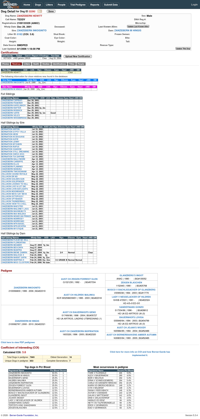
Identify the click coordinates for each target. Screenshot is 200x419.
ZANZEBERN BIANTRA (11, 250)
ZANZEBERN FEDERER (12, 103)
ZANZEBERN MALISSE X (12, 255)
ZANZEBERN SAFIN (10, 113)
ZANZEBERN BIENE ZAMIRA (14, 252)
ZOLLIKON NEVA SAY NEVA (14, 194)
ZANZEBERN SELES (10, 115)
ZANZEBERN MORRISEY (12, 219)
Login (194, 4)
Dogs (38, 4)
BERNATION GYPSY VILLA (13, 132)
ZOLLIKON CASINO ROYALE (14, 174)
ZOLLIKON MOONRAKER (12, 191)
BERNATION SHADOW (11, 149)
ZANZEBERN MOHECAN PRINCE (16, 216)
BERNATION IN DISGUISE (13, 137)
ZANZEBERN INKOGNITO (32, 30)
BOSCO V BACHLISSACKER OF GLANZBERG (131, 289)
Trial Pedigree (78, 4)
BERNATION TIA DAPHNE (12, 157)
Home (27, 4)
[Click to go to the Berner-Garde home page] (11, 4)
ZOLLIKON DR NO (9, 176)
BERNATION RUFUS (10, 147)
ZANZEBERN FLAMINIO (12, 166)
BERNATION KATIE (9, 139)
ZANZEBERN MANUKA (11, 169)
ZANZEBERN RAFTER (11, 108)
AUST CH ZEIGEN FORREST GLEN (79, 279)
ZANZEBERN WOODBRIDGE (14, 118)
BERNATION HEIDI (9, 134)
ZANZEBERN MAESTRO (12, 206)
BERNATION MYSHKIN (11, 144)
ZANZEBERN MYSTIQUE (12, 229)
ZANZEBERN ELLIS (10, 164)
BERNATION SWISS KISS (12, 154)
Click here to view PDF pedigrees (18, 342)
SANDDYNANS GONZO (131, 307)
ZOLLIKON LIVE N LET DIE (13, 186)
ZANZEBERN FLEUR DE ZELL (14, 240)
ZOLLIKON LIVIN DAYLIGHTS (14, 189)
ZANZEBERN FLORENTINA (13, 243)
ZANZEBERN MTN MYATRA (13, 226)
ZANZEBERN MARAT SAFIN (13, 257)
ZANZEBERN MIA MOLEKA (13, 214)
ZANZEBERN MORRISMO (12, 221)
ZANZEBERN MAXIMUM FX (13, 211)
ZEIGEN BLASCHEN (131, 282)
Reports (94, 4)
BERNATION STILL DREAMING (15, 152)
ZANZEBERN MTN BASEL (13, 224)
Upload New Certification (77, 56)
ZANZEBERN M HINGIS (127, 30)
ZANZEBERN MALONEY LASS (15, 209)
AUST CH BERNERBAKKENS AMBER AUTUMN (131, 334)
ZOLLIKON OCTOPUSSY (12, 196)
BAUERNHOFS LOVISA (131, 317)
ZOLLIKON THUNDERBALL (13, 201)
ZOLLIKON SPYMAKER (11, 199)
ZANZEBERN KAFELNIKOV (13, 105)
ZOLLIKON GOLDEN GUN (12, 179)
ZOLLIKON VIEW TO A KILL (14, 204)
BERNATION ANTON (10, 129)
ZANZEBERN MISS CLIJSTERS (15, 262)
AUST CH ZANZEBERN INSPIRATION (79, 331)
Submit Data (111, 4)
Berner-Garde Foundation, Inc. (24, 415)
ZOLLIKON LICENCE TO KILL (14, 184)
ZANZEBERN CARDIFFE (12, 162)
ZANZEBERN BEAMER (11, 245)
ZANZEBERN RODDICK (11, 110)
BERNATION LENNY (10, 142)
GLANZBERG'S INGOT (131, 275)
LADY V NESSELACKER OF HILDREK (131, 296)
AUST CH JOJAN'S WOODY (131, 327)
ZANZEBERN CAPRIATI (11, 100)
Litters (49, 4)
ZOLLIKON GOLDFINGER (12, 181)
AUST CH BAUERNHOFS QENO (79, 312)
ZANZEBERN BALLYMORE (13, 159)
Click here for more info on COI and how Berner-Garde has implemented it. (140, 353)
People (61, 4)
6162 (19, 34)
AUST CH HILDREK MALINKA (79, 294)
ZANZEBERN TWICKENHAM (14, 171)
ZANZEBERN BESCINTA (12, 247)
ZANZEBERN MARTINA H (12, 260)
